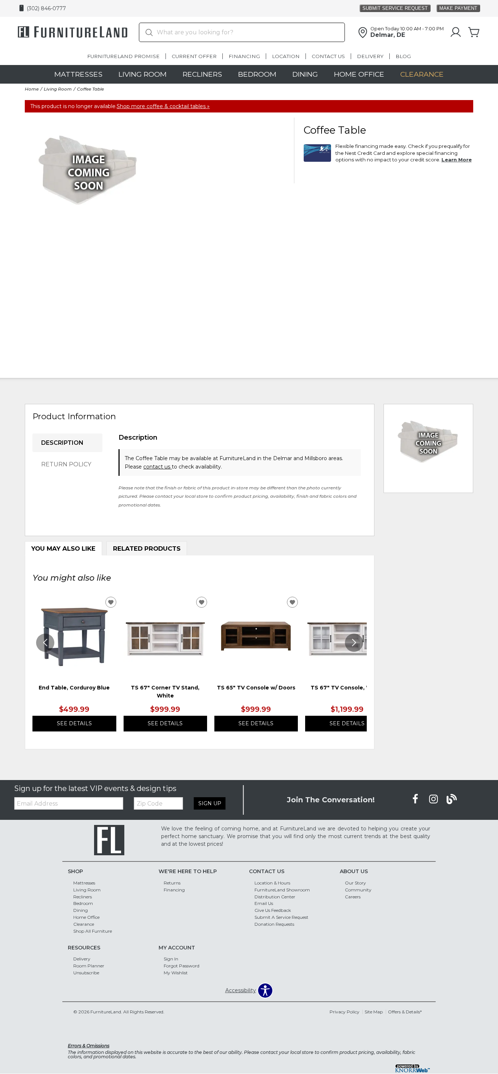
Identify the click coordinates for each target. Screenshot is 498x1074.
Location (286, 56)
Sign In (171, 959)
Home (32, 89)
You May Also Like (63, 548)
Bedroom (257, 74)
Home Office (359, 74)
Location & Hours (272, 883)
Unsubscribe (86, 972)
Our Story (355, 883)
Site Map (374, 1011)
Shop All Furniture (92, 931)
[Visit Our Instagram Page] (434, 799)
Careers (353, 896)
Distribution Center (274, 896)
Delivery (370, 56)
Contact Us (328, 56)
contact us (157, 466)
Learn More (456, 160)
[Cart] (474, 32)
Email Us (263, 903)
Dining (305, 74)
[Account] (456, 32)
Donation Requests (274, 924)
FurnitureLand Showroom (282, 889)
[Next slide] (354, 643)
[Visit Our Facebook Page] (416, 799)
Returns (172, 883)
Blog (403, 56)
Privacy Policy (344, 1011)
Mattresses (78, 74)
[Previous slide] (45, 643)
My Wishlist (176, 972)
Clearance (422, 74)
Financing (244, 56)
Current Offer (194, 56)
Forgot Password (181, 965)
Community (358, 889)
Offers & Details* (405, 1011)
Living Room (142, 74)
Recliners (202, 74)
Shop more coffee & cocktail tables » (163, 106)
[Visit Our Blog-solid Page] (452, 799)
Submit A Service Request (281, 917)
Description (62, 442)
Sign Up (209, 803)
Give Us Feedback (272, 910)
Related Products (146, 548)
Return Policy (66, 464)
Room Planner (88, 965)
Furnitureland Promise (123, 56)
